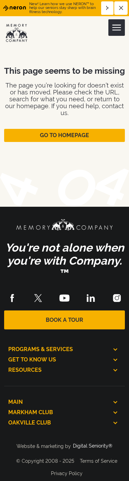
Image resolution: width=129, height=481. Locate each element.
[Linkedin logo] (91, 298)
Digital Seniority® (92, 446)
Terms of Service (98, 461)
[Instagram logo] (117, 298)
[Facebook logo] (12, 298)
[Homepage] (17, 32)
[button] (116, 27)
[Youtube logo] (64, 298)
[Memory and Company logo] (64, 226)
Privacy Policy (67, 473)
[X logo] (38, 298)
